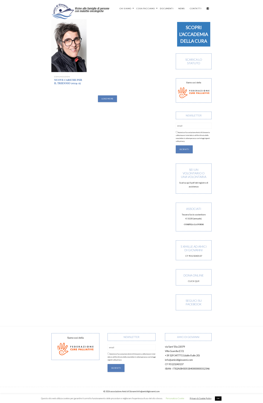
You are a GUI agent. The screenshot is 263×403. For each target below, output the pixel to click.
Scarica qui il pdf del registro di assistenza (193, 178)
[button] (194, 34)
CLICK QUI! (194, 277)
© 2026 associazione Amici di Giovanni (120, 391)
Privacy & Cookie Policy (200, 398)
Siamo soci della (193, 82)
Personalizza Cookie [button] (175, 398)
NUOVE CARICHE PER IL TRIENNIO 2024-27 (68, 81)
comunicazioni (62, 77)
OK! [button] (218, 398)
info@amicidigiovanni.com (179, 359)
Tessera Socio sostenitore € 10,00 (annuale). (194, 216)
